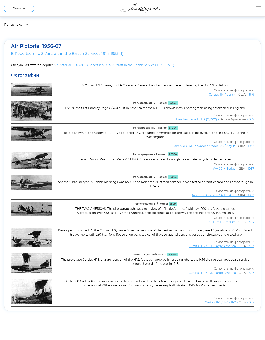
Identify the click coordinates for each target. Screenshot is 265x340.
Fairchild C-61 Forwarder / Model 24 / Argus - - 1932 (213, 146)
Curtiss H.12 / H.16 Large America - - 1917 (221, 246)
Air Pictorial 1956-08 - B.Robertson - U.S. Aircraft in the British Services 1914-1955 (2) (114, 65)
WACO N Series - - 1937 (233, 168)
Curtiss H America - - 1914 (231, 222)
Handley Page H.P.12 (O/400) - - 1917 (215, 119)
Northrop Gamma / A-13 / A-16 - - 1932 (223, 195)
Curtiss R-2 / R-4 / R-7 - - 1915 (229, 302)
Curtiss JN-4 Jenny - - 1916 (231, 94)
